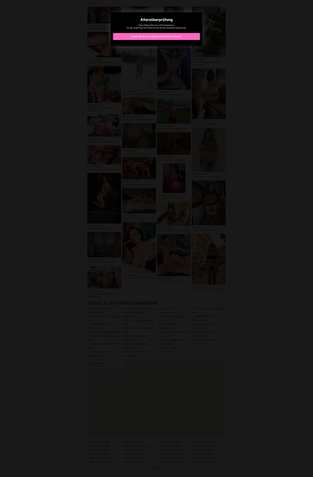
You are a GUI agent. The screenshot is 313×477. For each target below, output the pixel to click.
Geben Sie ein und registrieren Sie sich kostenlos (156, 36)
